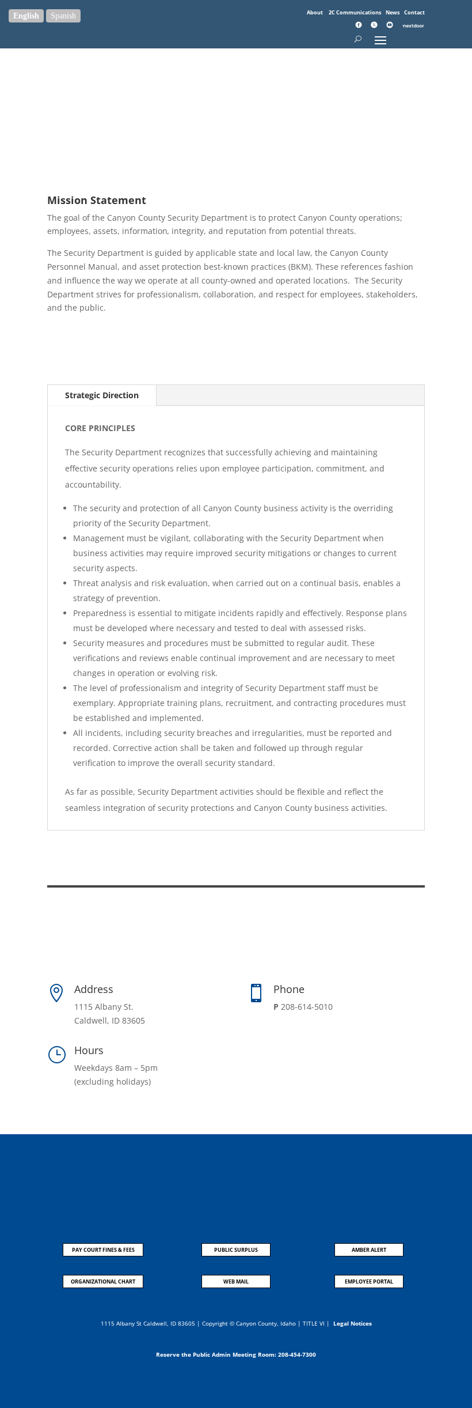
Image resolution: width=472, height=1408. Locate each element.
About (315, 12)
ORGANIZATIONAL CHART (103, 1281)
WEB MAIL (236, 1281)
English (26, 16)
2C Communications (355, 12)
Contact (414, 12)
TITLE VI (314, 1323)
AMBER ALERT (369, 1250)
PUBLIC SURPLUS (236, 1250)
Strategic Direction (102, 395)
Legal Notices (352, 1323)
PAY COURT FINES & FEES (103, 1250)
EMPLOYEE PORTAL (369, 1281)
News (393, 12)
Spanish (63, 16)
